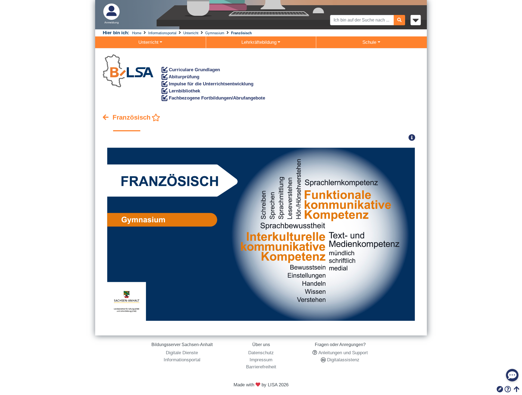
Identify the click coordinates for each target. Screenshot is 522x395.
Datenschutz (261, 352)
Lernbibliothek (183, 91)
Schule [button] (369, 42)
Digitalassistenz (342, 359)
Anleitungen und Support (343, 352)
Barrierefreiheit (261, 366)
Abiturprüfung (183, 76)
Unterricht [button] (148, 42)
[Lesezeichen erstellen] (156, 118)
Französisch (241, 33)
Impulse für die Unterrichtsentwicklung (210, 83)
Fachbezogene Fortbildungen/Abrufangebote (216, 98)
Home (136, 33)
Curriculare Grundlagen (193, 69)
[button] (413, 137)
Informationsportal (162, 33)
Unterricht (190, 33)
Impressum (261, 359)
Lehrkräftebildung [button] (258, 42)
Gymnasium (214, 33)
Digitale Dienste (182, 352)
